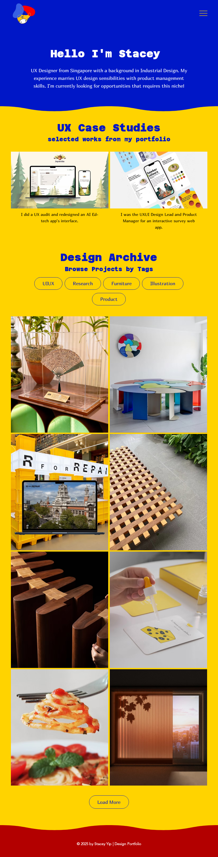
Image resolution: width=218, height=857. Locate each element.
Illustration (162, 283)
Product (109, 299)
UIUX (48, 283)
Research (83, 283)
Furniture (121, 283)
